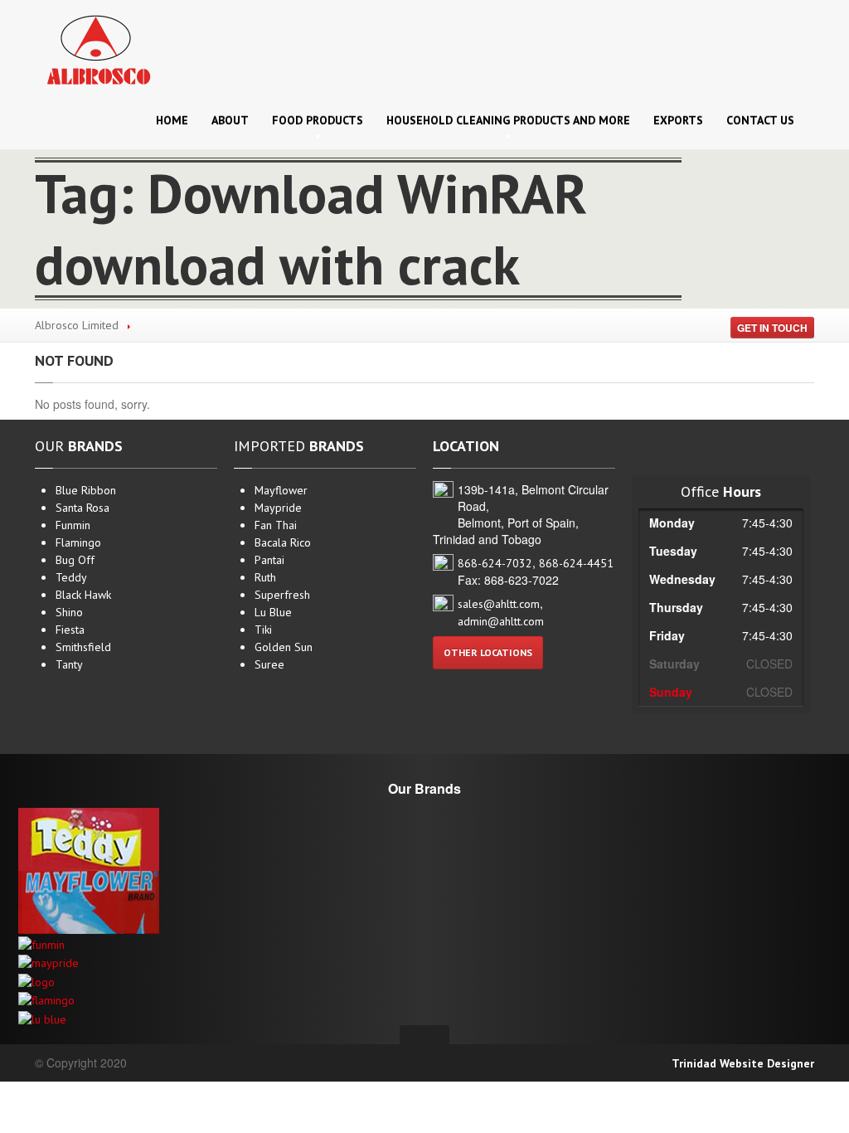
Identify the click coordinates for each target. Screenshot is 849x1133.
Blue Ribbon (86, 490)
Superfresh (282, 594)
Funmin (73, 525)
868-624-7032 (495, 563)
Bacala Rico (283, 542)
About (230, 120)
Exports (678, 120)
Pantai (269, 559)
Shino (69, 612)
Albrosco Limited (77, 325)
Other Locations (488, 652)
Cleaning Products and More (508, 120)
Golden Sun (284, 646)
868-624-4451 (576, 563)
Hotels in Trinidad (278, 690)
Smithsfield (83, 646)
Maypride (278, 507)
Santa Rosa (82, 507)
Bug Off (75, 559)
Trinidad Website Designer (743, 1063)
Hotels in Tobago (276, 714)
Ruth (265, 577)
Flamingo (78, 542)
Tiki (263, 629)
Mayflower (281, 490)
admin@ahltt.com (501, 621)
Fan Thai (276, 525)
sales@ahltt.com (499, 603)
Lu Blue (273, 612)
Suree (269, 664)
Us (760, 120)
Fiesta (70, 629)
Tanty (69, 664)
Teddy (71, 577)
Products (317, 120)
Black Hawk (83, 594)
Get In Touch (772, 327)
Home (172, 120)
